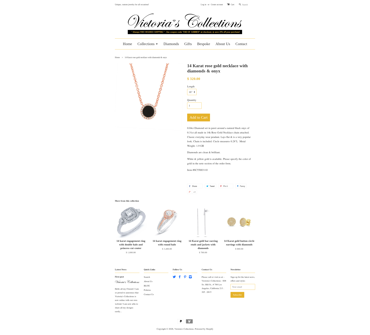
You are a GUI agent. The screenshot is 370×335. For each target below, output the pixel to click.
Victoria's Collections (184, 328)
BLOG (147, 285)
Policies (147, 289)
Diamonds (171, 44)
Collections (146, 44)
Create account (217, 4)
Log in (203, 4)
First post (119, 276)
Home (127, 44)
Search (147, 276)
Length (191, 86)
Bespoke (203, 44)
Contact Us (149, 294)
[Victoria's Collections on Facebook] (179, 277)
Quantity (191, 100)
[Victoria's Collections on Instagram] (190, 277)
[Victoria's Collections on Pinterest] (185, 277)
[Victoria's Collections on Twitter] (174, 277)
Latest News (120, 269)
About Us (222, 44)
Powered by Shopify (204, 328)
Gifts (188, 44)
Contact (241, 44)
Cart (232, 4)
